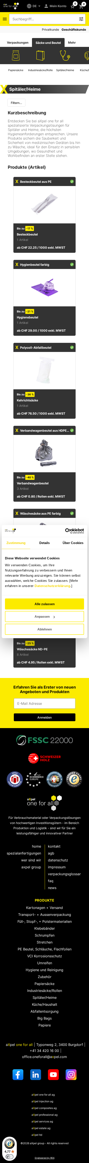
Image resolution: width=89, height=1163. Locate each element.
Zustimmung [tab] (16, 543)
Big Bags (44, 1018)
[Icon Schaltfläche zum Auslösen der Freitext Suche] (81, 19)
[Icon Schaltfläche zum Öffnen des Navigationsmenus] (4, 19)
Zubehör (44, 977)
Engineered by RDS (44, 1158)
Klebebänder (44, 928)
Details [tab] (44, 543)
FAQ (50, 881)
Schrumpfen (44, 935)
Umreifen (44, 963)
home (36, 846)
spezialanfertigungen (24, 853)
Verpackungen (18, 42)
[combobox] (44, 19)
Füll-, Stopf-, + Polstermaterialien (44, 921)
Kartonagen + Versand (44, 907)
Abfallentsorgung (44, 1011)
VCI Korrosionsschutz (44, 956)
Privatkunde (50, 29)
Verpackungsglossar (64, 874)
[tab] (17, 42)
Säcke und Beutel (48, 43)
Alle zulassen (45, 604)
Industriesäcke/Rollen (44, 990)
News (52, 888)
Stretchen (44, 942)
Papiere (44, 1025)
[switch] (9, 1156)
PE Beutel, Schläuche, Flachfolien (45, 949)
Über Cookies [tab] (73, 543)
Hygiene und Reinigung (44, 970)
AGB (51, 853)
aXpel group (31, 867)
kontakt (54, 846)
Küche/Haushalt (44, 1004)
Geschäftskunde (74, 29)
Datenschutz (58, 860)
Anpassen (42, 616)
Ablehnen (44, 629)
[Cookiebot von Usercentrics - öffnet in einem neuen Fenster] (65, 531)
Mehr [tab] (72, 42)
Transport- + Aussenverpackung (44, 914)
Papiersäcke (44, 984)
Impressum (57, 867)
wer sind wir (31, 860)
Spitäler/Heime (45, 997)
